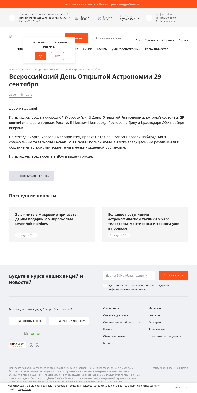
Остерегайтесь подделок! (165, 336)
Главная (13, 69)
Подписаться (173, 275)
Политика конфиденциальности (169, 367)
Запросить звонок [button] (29, 320)
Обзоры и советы (114, 336)
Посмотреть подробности (119, 4)
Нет (57, 56)
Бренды (102, 49)
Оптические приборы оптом (122, 322)
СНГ (66, 17)
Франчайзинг (158, 329)
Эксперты (155, 322)
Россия (21, 48)
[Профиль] (138, 36)
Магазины (155, 308)
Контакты (155, 315)
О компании (111, 308)
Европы (23, 21)
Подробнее (24, 389)
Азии (35, 21)
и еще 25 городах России (48, 17)
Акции (87, 49)
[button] (85, 18)
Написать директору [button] (71, 320)
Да (40, 56)
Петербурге (26, 17)
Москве (61, 14)
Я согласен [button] (181, 387)
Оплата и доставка (115, 315)
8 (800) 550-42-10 (129, 19)
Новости (27, 69)
